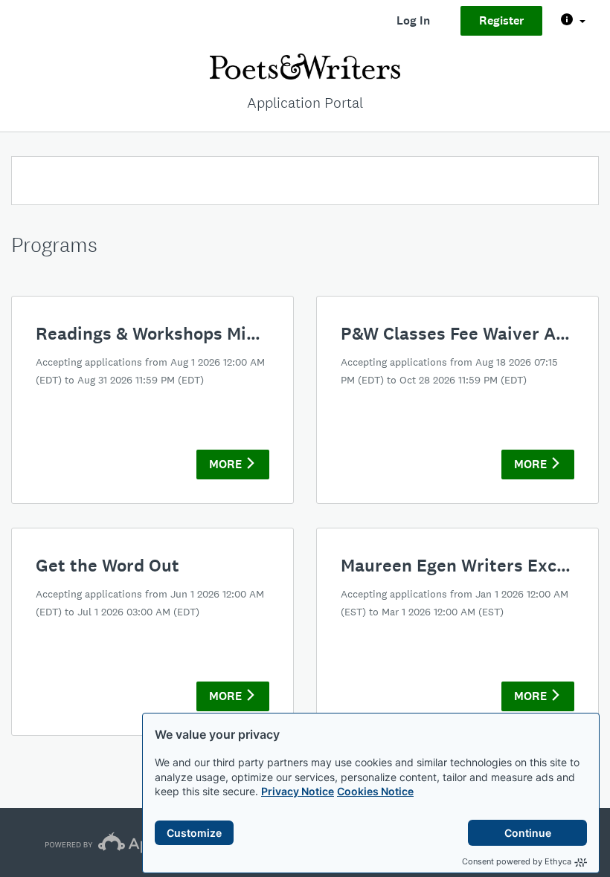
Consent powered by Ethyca (516, 861)
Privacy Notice (297, 791)
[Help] (573, 21)
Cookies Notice (375, 791)
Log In (413, 20)
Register (501, 20)
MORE (227, 464)
